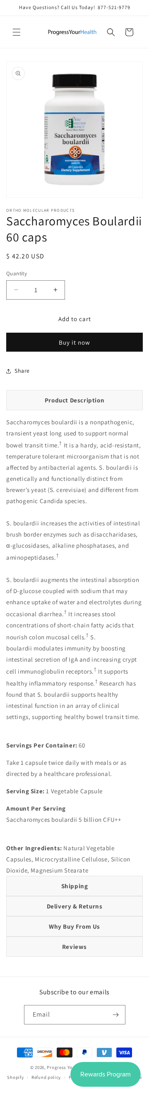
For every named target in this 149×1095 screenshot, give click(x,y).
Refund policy (46, 1077)
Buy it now (74, 342)
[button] (16, 32)
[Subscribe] (116, 1014)
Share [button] (22, 370)
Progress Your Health (70, 1067)
